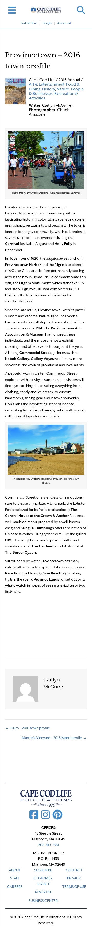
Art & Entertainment (46, 84)
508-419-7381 (48, 845)
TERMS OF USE (74, 887)
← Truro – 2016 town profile (27, 728)
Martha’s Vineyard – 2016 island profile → (54, 738)
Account (64, 23)
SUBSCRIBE (43, 870)
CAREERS (14, 887)
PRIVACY (74, 878)
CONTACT (74, 870)
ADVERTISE (43, 892)
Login (47, 23)
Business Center (43, 901)
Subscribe (29, 23)
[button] (80, 10)
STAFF (15, 878)
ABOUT (15, 870)
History (48, 89)
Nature (63, 89)
